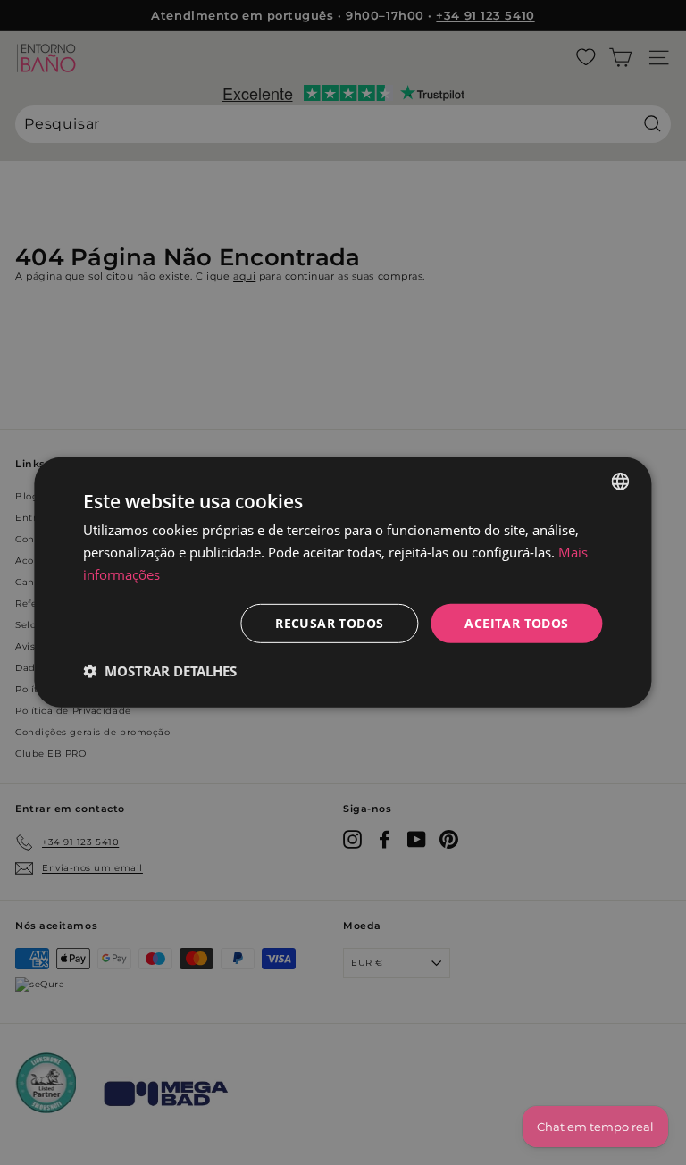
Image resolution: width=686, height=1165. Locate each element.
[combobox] (621, 481)
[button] (160, 671)
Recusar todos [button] (329, 622)
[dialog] (342, 582)
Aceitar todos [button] (516, 622)
